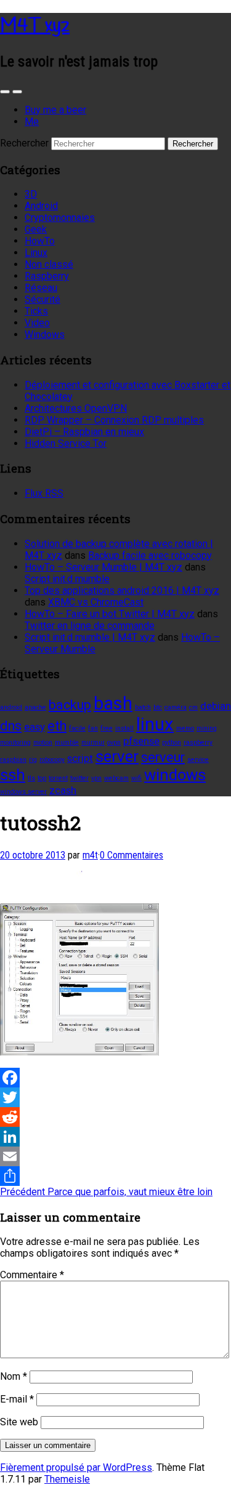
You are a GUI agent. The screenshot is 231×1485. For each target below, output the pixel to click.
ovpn (114, 742)
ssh (12, 775)
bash (113, 703)
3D (31, 194)
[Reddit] (115, 1117)
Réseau (41, 288)
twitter (79, 778)
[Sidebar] (5, 92)
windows (175, 775)
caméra (175, 707)
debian (215, 706)
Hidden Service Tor (66, 443)
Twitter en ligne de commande (90, 625)
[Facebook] (115, 1077)
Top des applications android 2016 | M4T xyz (122, 590)
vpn (96, 778)
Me (32, 121)
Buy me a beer (55, 110)
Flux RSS (44, 493)
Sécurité (42, 299)
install (124, 728)
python (171, 742)
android (11, 707)
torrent (58, 778)
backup (70, 705)
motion (42, 742)
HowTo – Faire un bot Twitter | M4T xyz (110, 614)
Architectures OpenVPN (76, 408)
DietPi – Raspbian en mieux (84, 432)
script (80, 758)
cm (193, 707)
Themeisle (67, 1479)
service (198, 760)
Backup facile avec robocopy (150, 555)
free (106, 728)
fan (93, 728)
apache (35, 707)
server (117, 756)
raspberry (198, 742)
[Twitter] (115, 1097)
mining (207, 728)
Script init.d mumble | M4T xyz (90, 637)
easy (34, 727)
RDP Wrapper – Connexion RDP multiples (114, 420)
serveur (163, 757)
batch (143, 707)
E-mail (17, 1399)
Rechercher (24, 143)
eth (57, 726)
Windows (45, 334)
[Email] (115, 1156)
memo (185, 728)
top (42, 778)
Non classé (49, 264)
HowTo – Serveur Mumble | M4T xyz (103, 567)
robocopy (52, 760)
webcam (116, 778)
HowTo (40, 241)
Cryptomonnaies (60, 217)
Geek (36, 229)
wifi (136, 778)
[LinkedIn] (115, 1137)
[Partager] (115, 1176)
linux (155, 724)
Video (37, 323)
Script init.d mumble (67, 579)
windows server (23, 792)
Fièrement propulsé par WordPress (76, 1467)
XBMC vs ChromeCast (96, 602)
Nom (13, 1376)
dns (11, 726)
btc (157, 707)
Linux (36, 252)
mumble (67, 742)
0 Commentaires (131, 855)
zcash (62, 790)
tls (31, 778)
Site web (19, 1422)
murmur (93, 742)
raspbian (13, 760)
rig (33, 760)
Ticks (36, 311)
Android (41, 206)
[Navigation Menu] (17, 92)
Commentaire (32, 1275)
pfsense (141, 741)
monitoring (15, 742)
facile (77, 728)
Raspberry (47, 276)
